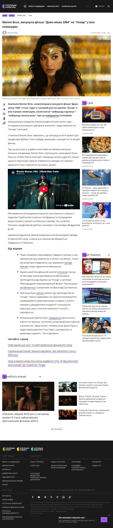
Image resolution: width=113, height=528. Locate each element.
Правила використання (13, 507)
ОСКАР (12, 15)
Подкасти (96, 466)
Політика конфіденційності (10, 512)
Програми (76, 462)
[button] (4, 105)
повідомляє (52, 115)
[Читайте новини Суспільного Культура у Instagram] (57, 497)
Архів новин (7, 500)
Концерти (96, 462)
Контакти (6, 496)
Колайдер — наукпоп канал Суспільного (79, 468)
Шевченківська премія (12, 481)
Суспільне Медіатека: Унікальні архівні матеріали (38, 476)
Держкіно (6, 469)
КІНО (4, 15)
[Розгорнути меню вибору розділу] (25, 6)
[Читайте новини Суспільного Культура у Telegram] (45, 497)
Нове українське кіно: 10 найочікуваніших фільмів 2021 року (40, 344)
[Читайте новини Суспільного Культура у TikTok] (70, 497)
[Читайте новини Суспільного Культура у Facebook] (32, 497)
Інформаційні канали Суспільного (12, 518)
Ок (104, 520)
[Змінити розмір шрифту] (108, 33)
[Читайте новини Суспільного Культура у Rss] (51, 497)
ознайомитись (28, 287)
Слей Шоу (35, 466)
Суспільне (70, 509)
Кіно (30, 15)
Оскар (5, 485)
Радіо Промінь (37, 462)
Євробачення (8, 466)
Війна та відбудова (36, 6)
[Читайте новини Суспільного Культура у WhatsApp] (63, 497)
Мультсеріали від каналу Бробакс (59, 467)
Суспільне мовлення (12, 503)
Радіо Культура (58, 462)
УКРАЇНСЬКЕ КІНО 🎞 (69, 6)
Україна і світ (21, 15)
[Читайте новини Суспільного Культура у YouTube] (39, 497)
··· (88, 6)
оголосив (62, 271)
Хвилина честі (53, 6)
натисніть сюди (61, 511)
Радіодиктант (8, 477)
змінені (40, 293)
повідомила (55, 317)
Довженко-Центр (10, 473)
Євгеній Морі (13, 33)
